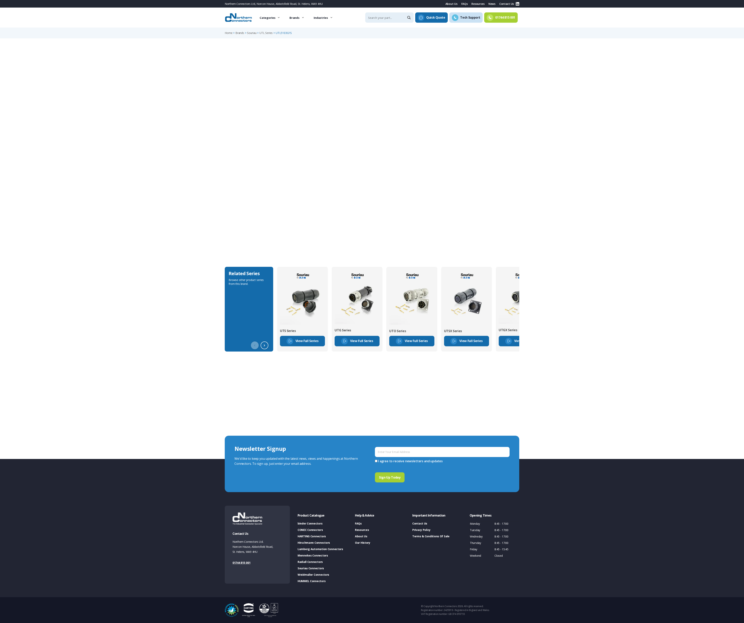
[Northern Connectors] (239, 17)
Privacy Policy (421, 530)
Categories (267, 18)
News (491, 4)
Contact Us (506, 4)
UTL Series (266, 33)
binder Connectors (310, 523)
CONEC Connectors (310, 530)
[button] (264, 345)
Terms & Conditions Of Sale (431, 536)
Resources (477, 4)
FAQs (464, 4)
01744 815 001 (241, 562)
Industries (321, 18)
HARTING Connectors (312, 536)
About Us (451, 4)
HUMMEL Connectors (312, 581)
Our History (362, 542)
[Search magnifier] (409, 17)
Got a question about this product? (492, 101)
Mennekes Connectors (313, 555)
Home (228, 33)
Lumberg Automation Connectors (320, 549)
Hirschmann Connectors (314, 542)
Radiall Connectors (310, 562)
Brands (294, 18)
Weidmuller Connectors (313, 574)
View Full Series (307, 341)
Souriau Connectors (311, 568)
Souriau (251, 33)
